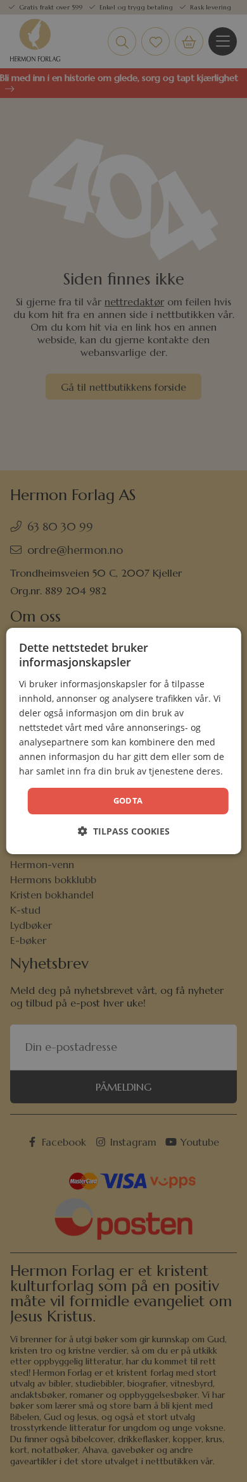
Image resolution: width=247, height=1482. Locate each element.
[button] (124, 831)
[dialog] (123, 741)
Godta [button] (128, 800)
